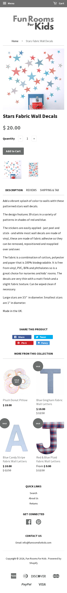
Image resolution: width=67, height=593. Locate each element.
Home (15, 41)
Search (33, 493)
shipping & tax (49, 190)
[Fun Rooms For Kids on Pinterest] (38, 523)
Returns (34, 503)
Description (14, 190)
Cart (61, 3)
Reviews (31, 190)
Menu (10, 3)
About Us (33, 498)
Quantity (9, 138)
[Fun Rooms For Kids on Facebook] (28, 523)
